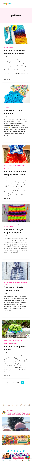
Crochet (9, 46)
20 (18, 382)
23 (3, 385)
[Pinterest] (14, 451)
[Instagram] (11, 451)
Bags (5, 46)
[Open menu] (28, 4)
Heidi (6, 56)
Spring (10, 343)
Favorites (15, 224)
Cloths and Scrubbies (10, 105)
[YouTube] (20, 451)
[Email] (17, 451)
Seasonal (6, 168)
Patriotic (12, 167)
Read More (8, 79)
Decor (11, 340)
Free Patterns (16, 46)
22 (26, 382)
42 (9, 385)
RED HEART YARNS (8, 47)
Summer (15, 343)
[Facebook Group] (23, 451)
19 (13, 382)
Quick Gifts (24, 46)
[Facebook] (8, 451)
